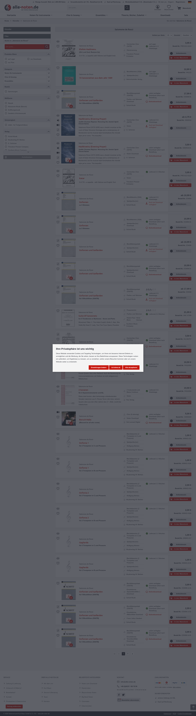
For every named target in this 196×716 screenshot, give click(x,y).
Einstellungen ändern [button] (98, 367)
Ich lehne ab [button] (115, 367)
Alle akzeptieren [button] (131, 367)
